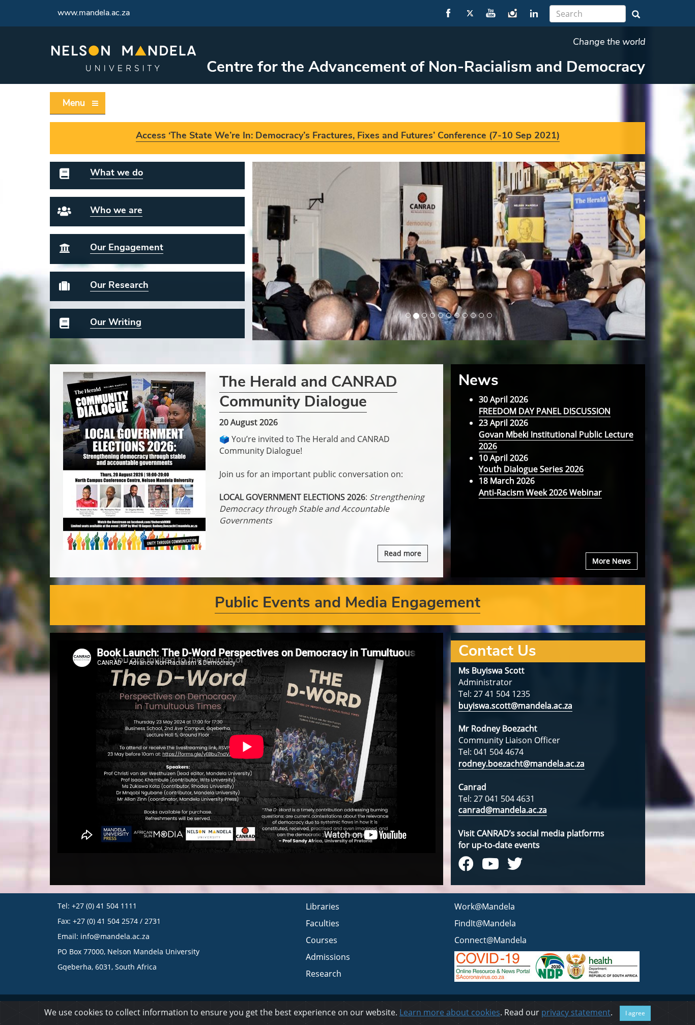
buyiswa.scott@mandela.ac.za (515, 705)
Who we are (116, 210)
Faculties (322, 923)
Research (323, 973)
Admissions (328, 956)
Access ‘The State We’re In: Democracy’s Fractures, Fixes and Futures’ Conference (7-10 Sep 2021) (348, 135)
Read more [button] (402, 553)
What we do (116, 172)
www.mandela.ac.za (93, 12)
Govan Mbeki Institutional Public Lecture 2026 (556, 440)
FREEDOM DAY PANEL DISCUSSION (545, 411)
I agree (635, 1013)
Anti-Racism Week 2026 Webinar (540, 492)
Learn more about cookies (449, 1012)
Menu (74, 103)
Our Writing (115, 322)
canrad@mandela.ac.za (502, 809)
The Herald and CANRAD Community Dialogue (308, 391)
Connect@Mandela (490, 940)
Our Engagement (126, 247)
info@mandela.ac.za (115, 936)
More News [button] (611, 561)
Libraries (322, 906)
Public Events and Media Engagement (347, 602)
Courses (321, 940)
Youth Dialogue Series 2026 (531, 469)
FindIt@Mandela (485, 923)
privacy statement (576, 1012)
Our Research (119, 285)
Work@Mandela (484, 906)
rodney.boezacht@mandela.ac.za (521, 763)
